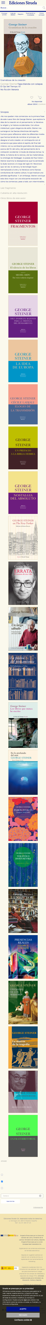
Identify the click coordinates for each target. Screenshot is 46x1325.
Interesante (38, 1207)
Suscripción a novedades (30, 14)
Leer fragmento (8, 188)
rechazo (23, 1315)
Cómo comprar (41, 14)
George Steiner (9, 84)
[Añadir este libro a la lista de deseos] (31, 97)
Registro (20, 14)
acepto (23, 1309)
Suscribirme (10, 1201)
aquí (25, 1300)
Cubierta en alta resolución (14, 193)
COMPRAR (41, 104)
